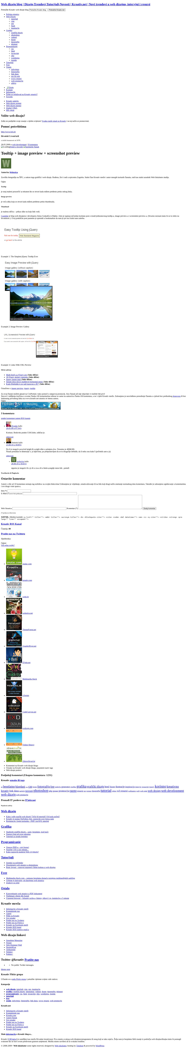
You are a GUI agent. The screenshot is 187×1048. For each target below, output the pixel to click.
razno (73, 790)
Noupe (9, 943)
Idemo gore (5, 969)
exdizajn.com (28, 728)
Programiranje (11, 46)
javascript (15, 53)
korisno (160, 786)
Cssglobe (4, 216)
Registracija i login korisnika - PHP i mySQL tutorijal (27, 821)
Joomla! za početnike (14, 863)
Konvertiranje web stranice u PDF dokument (24, 894)
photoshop (15, 35)
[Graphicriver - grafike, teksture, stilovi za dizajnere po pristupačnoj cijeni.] (14, 646)
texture (89, 791)
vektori (14, 37)
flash (13, 26)
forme (35, 787)
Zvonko (15, 426)
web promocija (17, 81)
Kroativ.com (11, 1015)
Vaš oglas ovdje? (8, 545)
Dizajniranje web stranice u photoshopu (22, 865)
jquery (26, 388)
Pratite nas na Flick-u (15, 923)
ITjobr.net (26, 662)
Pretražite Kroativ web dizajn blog (14, 10)
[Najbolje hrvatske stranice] (14, 580)
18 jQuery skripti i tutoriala (17, 377)
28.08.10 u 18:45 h (18, 464)
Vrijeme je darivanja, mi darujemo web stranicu (25, 880)
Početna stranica (12, 14)
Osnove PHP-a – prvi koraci (17, 847)
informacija (11, 1034)
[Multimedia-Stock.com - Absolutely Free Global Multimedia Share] (14, 679)
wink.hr (26, 597)
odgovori (9, 437)
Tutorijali (9, 62)
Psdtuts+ (9, 954)
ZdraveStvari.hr (29, 761)
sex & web (15, 76)
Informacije (10, 92)
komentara (33, 144)
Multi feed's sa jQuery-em (16, 375)
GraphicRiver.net (29, 646)
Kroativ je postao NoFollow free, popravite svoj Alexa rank (30, 819)
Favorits (9, 97)
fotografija (15, 72)
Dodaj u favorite (16, 147)
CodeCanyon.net (29, 712)
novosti (29, 790)
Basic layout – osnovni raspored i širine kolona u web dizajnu (30, 867)
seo (12, 23)
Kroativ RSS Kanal (11, 524)
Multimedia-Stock (30, 679)
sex (85, 791)
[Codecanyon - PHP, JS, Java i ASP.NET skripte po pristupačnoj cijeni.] (14, 712)
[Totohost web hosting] (31, 409)
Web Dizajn (11, 17)
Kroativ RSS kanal (13, 927)
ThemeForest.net (29, 630)
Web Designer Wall (14, 945)
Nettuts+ (9, 952)
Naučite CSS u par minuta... (17, 850)
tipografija (15, 42)
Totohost (79, 1046)
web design (154, 790)
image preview (17, 388)
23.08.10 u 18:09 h (13, 445)
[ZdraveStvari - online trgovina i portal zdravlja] (14, 761)
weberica (20, 461)
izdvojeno (15, 69)
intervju (138, 787)
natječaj (22, 791)
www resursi (16, 79)
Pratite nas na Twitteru (13, 533)
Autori (8, 913)
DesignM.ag (11, 947)
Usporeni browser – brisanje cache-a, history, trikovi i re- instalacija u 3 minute (37, 898)
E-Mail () (11, 493)
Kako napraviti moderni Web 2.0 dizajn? (22, 852)
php (12, 56)
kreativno (173, 786)
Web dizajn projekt (13, 103)
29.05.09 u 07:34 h (13, 428)
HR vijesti (10, 110)
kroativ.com (27, 580)
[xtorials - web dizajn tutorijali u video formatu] (14, 695)
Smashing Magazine (14, 940)
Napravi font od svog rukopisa (18, 834)
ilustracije (120, 786)
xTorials (26, 695)
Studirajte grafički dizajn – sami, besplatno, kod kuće (27, 832)
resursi (80, 791)
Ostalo (8, 67)
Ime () (4, 491)
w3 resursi (122, 790)
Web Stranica (6, 508)
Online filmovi (28, 745)
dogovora (177, 396)
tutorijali (14, 19)
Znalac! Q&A (11, 108)
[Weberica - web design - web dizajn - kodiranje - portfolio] (14, 613)
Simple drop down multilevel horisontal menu (24, 382)
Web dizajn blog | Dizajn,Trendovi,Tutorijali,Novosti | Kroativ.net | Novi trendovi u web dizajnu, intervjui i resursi (75, 4)
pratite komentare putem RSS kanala (15, 418)
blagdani (20, 786)
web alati (143, 791)
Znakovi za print (12, 883)
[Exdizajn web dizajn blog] (14, 728)
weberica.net (28, 613)
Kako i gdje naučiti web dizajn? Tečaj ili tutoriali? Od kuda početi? (33, 817)
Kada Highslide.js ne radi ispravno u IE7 (22, 384)
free (52, 786)
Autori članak (11, 1018)
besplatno (9, 786)
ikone (13, 40)
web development (19, 144)
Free (8, 65)
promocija (64, 790)
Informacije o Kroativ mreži (17, 909)
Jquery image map (13, 379)
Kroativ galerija (12, 101)
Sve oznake (10, 918)
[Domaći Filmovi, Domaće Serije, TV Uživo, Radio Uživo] (14, 745)
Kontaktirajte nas (13, 911)
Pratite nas (32, 959)
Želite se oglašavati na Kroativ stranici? (22, 94)
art (2, 787)
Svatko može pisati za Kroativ (54, 121)
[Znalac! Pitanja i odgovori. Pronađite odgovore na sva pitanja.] (14, 564)
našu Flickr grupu (19, 979)
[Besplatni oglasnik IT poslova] (14, 662)
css (12, 49)
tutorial (106, 790)
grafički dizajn (17, 33)
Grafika (9, 30)
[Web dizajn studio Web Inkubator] (14, 597)
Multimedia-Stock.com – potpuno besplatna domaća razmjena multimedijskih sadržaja (40, 878)
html (13, 51)
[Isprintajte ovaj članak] (31, 147)
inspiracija (15, 28)
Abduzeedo (10, 950)
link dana (15, 74)
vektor (114, 791)
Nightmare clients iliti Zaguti (17, 896)
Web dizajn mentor (13, 106)
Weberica (14, 172)
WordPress (100, 1046)
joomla (14, 60)
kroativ (5, 790)
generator (65, 786)
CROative (12, 1039)
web (138, 791)
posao (55, 791)
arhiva (13, 83)
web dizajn (8, 794)
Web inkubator (60, 1046)
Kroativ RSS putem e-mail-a (17, 930)
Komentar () (72, 508)
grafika (73, 787)
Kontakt (9, 90)
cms (12, 21)
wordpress (15, 58)
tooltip (32, 388)
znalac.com (27, 564)
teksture (14, 44)
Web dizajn (8, 811)
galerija (58, 787)
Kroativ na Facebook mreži (17, 925)
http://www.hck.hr (8, 132)
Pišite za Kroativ (12, 916)
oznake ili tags (17, 780)
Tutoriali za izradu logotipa (17, 836)
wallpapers (132, 791)
